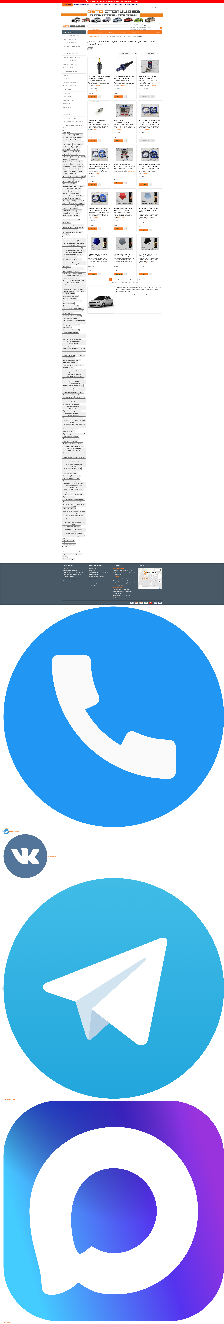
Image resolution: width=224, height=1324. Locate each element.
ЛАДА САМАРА (67, 75)
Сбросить (65, 554)
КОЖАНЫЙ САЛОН (68, 100)
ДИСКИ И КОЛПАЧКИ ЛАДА (70, 82)
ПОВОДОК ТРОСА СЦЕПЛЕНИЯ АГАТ (73, 121)
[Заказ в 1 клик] (99, 96)
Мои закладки (92, 585)
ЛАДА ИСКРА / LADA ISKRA (70, 43)
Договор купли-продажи (70, 578)
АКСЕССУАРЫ (67, 89)
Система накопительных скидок (72, 574)
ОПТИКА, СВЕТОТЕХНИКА (70, 71)
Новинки (100, 32)
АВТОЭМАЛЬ (66, 104)
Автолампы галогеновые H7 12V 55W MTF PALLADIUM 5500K (150, 165)
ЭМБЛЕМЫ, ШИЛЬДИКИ (69, 86)
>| (139, 279)
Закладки (157, 32)
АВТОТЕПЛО (66, 93)
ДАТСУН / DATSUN (68, 68)
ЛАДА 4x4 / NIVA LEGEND (70, 60)
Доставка (111, 32)
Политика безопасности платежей (73, 572)
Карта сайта (91, 570)
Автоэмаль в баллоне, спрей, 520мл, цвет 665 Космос (148, 255)
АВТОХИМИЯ (66, 114)
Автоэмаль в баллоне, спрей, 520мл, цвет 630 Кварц (123, 255)
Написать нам (92, 568)
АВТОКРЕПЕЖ (67, 107)
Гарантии (65, 568)
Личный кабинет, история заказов (98, 572)
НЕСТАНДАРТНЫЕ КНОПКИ (70, 118)
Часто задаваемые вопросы (96, 576)
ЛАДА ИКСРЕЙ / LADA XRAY (71, 53)
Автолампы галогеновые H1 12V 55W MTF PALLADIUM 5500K (150, 121)
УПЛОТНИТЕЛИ (67, 111)
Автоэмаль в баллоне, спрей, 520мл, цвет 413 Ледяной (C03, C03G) (149, 210)
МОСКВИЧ (66, 78)
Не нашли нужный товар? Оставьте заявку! (73, 126)
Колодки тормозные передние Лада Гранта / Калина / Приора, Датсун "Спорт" (102, 5)
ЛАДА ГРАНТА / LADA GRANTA (71, 35)
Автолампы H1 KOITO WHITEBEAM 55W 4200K (122, 121)
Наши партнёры (93, 574)
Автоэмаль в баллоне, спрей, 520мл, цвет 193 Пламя (123, 209)
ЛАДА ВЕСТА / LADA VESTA (70, 50)
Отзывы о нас (135, 32)
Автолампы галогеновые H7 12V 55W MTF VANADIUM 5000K (99, 209)
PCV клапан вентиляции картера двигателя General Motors (124, 77)
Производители (92, 578)
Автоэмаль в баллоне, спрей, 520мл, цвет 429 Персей (97, 255)
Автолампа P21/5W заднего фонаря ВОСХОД (97, 121)
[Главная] (88, 36)
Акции (146, 32)
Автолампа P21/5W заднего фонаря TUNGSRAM (148, 77)
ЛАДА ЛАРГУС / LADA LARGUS (71, 57)
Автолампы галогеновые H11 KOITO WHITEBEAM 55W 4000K (124, 165)
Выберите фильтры (75, 554)
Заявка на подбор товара (95, 583)
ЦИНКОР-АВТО (67, 96)
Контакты (122, 32)
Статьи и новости (93, 581)
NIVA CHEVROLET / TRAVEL (70, 64)
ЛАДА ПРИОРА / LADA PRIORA (71, 46)
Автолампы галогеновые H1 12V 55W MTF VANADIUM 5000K (99, 165)
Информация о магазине (70, 570)
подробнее (98, 85)
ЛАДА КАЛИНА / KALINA (69, 39)
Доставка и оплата (68, 576)
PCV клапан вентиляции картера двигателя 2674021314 (99, 77)
